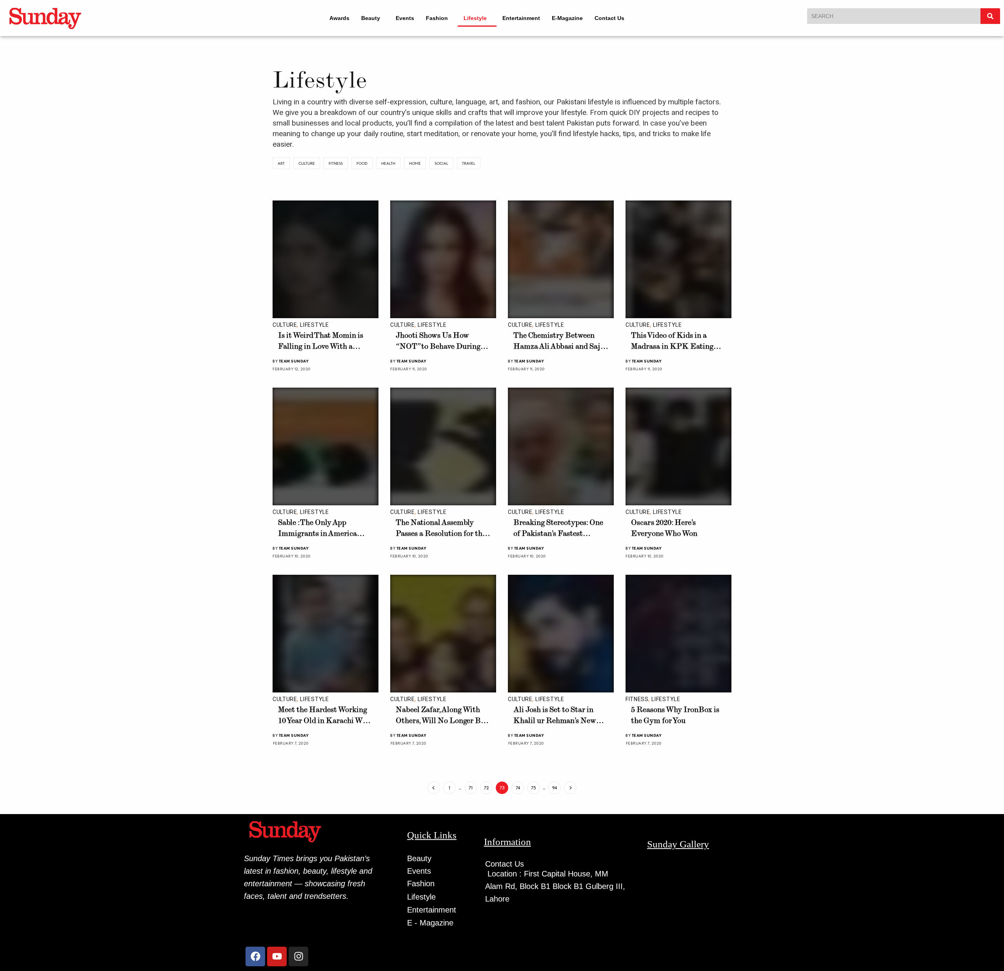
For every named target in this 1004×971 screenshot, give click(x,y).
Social (441, 163)
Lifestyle (477, 18)
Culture (306, 163)
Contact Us (615, 18)
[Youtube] (277, 956)
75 (533, 788)
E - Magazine (430, 922)
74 (518, 788)
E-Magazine (572, 18)
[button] (369, 18)
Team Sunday (294, 361)
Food (361, 163)
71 (471, 788)
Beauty (365, 18)
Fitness (336, 163)
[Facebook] (255, 956)
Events (403, 18)
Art (281, 163)
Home (415, 163)
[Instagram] (298, 956)
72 (486, 788)
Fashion (435, 18)
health (388, 163)
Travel (468, 163)
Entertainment (527, 18)
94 (554, 788)
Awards (334, 18)
